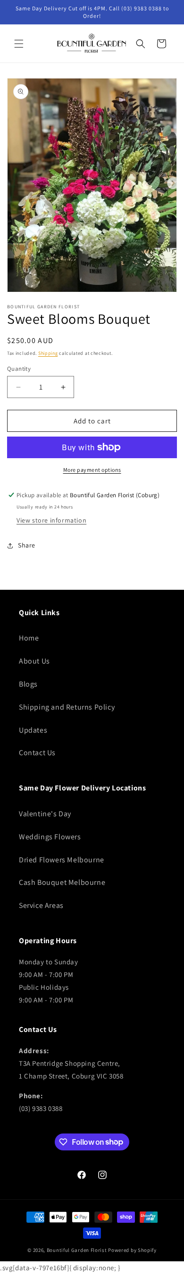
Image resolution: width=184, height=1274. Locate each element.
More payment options (92, 469)
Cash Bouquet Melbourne (62, 882)
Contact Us (37, 753)
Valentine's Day (45, 814)
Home (29, 638)
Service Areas (41, 905)
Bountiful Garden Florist (77, 1250)
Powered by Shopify (132, 1250)
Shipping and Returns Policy (67, 707)
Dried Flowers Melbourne (61, 860)
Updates (33, 730)
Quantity (19, 369)
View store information (51, 520)
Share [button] (26, 545)
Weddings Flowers (50, 837)
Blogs (28, 684)
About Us (34, 661)
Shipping (48, 353)
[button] (18, 43)
